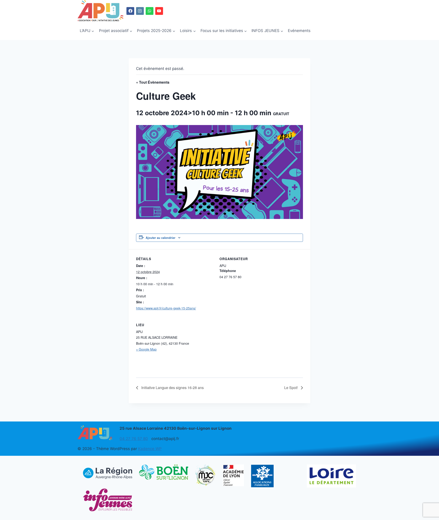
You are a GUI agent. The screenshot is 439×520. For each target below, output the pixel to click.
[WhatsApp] (149, 11)
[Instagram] (140, 11)
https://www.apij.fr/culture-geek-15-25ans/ (166, 308)
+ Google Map (146, 349)
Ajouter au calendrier (160, 238)
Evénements (299, 30)
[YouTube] (159, 11)
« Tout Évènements (152, 82)
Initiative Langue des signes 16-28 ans (172, 387)
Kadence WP (150, 448)
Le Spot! (291, 387)
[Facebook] (130, 11)
